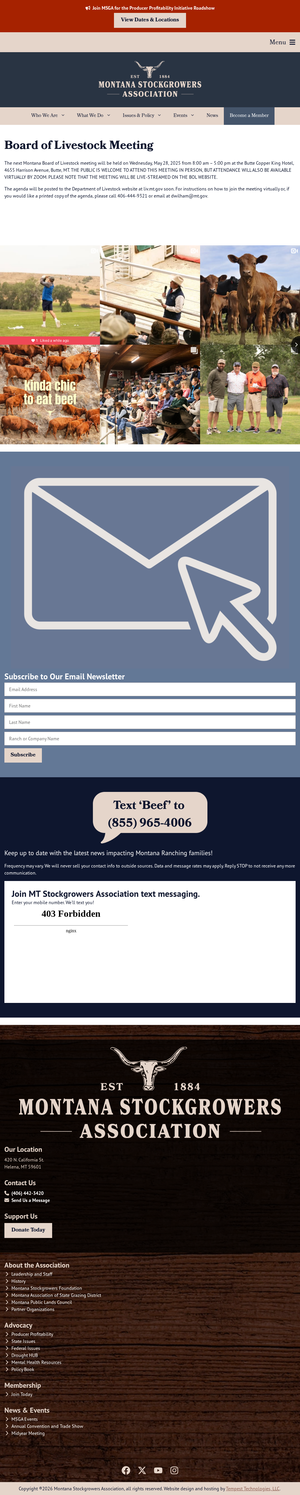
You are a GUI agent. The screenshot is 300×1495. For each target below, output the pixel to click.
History (18, 1281)
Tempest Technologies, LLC (252, 1488)
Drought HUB (24, 1355)
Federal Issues (25, 1348)
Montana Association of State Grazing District (56, 1295)
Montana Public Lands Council (41, 1302)
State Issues (23, 1341)
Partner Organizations (32, 1309)
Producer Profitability (32, 1334)
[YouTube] (158, 1470)
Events (180, 116)
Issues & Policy (138, 116)
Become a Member (249, 116)
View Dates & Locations (150, 20)
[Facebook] (126, 1470)
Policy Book (22, 1369)
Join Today (21, 1394)
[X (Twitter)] (142, 1470)
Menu (278, 43)
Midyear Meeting (28, 1433)
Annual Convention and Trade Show (47, 1426)
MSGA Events (24, 1419)
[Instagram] (174, 1470)
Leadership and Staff (31, 1274)
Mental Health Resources (36, 1362)
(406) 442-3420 (27, 1193)
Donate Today (28, 1230)
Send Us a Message (30, 1200)
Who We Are (44, 116)
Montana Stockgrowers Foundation (46, 1288)
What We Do (90, 116)
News (212, 116)
